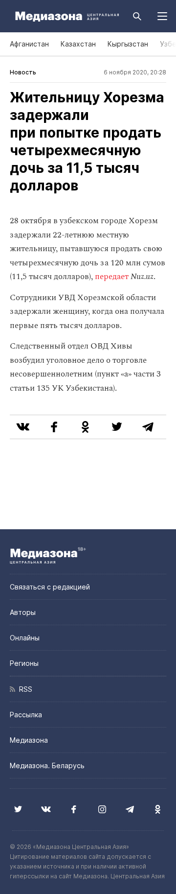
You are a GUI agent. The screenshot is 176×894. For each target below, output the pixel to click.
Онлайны (25, 638)
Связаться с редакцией (50, 587)
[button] (162, 16)
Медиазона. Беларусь (47, 765)
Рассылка (26, 714)
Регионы (24, 663)
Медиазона (29, 740)
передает (112, 276)
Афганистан (29, 44)
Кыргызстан (128, 44)
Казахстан (78, 44)
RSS (23, 689)
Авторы (23, 612)
